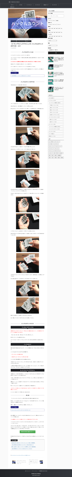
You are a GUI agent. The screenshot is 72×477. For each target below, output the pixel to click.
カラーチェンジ (57, 141)
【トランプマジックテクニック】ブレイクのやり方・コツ (20, 410)
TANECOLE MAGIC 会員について (27, 431)
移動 (55, 157)
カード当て (50, 143)
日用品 (57, 20)
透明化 (62, 157)
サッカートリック (51, 146)
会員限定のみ (51, 49)
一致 (54, 153)
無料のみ (56, 49)
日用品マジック (46, 4)
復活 (55, 155)
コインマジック (37, 4)
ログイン (12, 4)
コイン (54, 20)
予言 (57, 153)
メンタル (50, 153)
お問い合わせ (12, 6)
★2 (52, 28)
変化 (52, 155)
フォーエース (57, 148)
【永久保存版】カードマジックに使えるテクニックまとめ (20, 75)
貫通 (58, 157)
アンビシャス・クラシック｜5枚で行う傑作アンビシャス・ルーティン (59, 66)
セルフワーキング (59, 146)
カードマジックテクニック (21, 455)
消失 (52, 157)
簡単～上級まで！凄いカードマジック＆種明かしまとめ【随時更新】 (23, 446)
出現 (49, 155)
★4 (56, 28)
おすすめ (20, 4)
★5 (59, 28)
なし (61, 28)
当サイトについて (27, 470)
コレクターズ (56, 143)
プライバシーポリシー (35, 470)
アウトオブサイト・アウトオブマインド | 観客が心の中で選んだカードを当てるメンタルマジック (59, 59)
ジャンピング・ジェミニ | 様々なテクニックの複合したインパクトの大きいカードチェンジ (59, 74)
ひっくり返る (51, 141)
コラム (50, 24)
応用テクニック (27, 455)
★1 (49, 28)
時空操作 (59, 155)
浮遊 (49, 157)
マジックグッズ (54, 4)
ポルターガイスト (57, 150)
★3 (54, 28)
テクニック (54, 24)
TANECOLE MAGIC (36, 473)
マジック (59, 24)
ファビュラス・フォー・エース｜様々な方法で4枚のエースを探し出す (59, 88)
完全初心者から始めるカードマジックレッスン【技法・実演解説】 (23, 442)
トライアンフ (51, 148)
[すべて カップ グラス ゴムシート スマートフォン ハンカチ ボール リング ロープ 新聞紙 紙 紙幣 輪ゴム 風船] (52, 41)
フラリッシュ (51, 150)
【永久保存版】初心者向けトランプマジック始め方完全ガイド (22, 444)
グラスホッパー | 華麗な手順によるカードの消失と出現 (59, 80)
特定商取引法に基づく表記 (43, 470)
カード (50, 20)
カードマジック (29, 4)
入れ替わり (61, 153)
